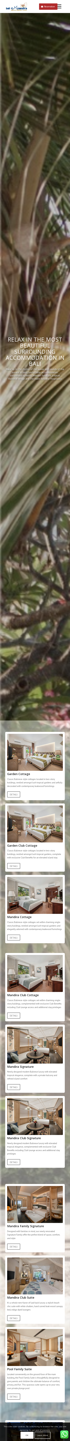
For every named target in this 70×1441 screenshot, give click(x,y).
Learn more (42, 1435)
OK (27, 1435)
